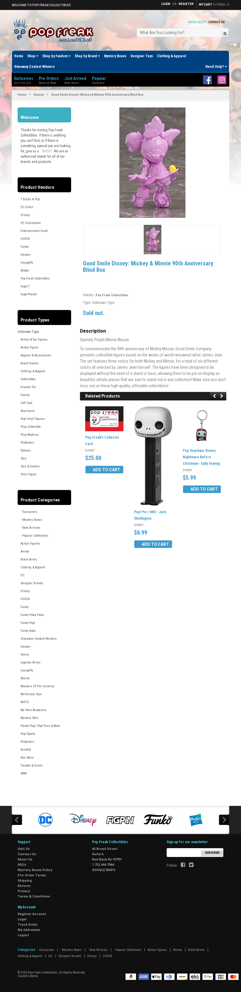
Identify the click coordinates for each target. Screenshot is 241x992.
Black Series (29, 559)
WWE (24, 773)
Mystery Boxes (115, 56)
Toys (23, 458)
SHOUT (47, 151)
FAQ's (22, 865)
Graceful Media (28, 976)
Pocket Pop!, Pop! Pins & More (40, 726)
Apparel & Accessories (36, 355)
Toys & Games (30, 466)
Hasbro (25, 255)
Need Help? (215, 67)
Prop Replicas (30, 435)
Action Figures (30, 543)
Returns (24, 886)
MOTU (25, 702)
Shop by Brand (86, 56)
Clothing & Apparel (171, 56)
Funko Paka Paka (32, 615)
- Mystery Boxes (31, 520)
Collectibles (28, 379)
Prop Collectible (31, 427)
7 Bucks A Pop (30, 199)
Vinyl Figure (28, 474)
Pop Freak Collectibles (35, 278)
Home (18, 56)
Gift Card (26, 403)
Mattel (25, 270)
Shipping (25, 880)
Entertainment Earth (34, 231)
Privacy (24, 891)
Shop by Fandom (55, 56)
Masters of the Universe (37, 686)
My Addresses (29, 930)
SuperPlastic (29, 294)
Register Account (32, 914)
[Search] (225, 33)
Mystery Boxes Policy (35, 870)
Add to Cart (106, 469)
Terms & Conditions (34, 896)
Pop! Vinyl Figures (33, 419)
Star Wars (27, 757)
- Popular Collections (34, 536)
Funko (25, 247)
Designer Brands (32, 583)
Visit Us (24, 849)
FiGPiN (25, 239)
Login (22, 919)
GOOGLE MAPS (103, 870)
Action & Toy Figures (34, 339)
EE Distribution (31, 223)
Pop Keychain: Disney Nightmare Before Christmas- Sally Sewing (201, 457)
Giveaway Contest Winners (34, 67)
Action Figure (29, 347)
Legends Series (31, 662)
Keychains (28, 411)
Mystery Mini (30, 718)
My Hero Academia (33, 710)
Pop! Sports (28, 734)
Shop (31, 56)
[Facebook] (183, 865)
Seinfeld (26, 750)
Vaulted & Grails (32, 765)
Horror (25, 654)
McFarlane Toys (31, 694)
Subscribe (212, 852)
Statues (26, 450)
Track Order (28, 925)
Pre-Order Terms (32, 875)
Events (25, 395)
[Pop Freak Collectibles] (55, 31)
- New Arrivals (30, 528)
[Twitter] (191, 865)
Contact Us (216, 22)
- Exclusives (29, 512)
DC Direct (27, 207)
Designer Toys (141, 56)
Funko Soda (28, 631)
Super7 (25, 286)
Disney (39, 94)
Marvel (25, 678)
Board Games (30, 363)
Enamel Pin (28, 387)
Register (186, 4)
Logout (23, 935)
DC (22, 575)
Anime (25, 551)
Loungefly (27, 263)
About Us (25, 859)
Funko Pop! (28, 623)
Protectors (27, 442)
